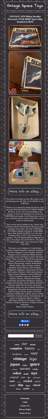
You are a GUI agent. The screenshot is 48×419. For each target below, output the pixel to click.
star (24, 344)
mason (33, 344)
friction (18, 389)
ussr (38, 349)
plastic (38, 381)
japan (15, 364)
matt (23, 377)
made (26, 374)
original (14, 377)
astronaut (36, 378)
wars (12, 381)
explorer (14, 369)
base (33, 389)
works (35, 369)
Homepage (25, 398)
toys (34, 373)
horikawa (17, 354)
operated (25, 368)
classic (37, 385)
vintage (20, 358)
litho (29, 378)
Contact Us (25, 406)
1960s (24, 365)
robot (17, 373)
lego (33, 358)
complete (16, 348)
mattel (12, 385)
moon (26, 354)
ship (20, 385)
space (35, 364)
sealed (26, 388)
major (19, 382)
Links (25, 402)
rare (34, 353)
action (17, 345)
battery (30, 348)
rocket (27, 381)
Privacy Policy (25, 409)
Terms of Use (25, 413)
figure (28, 386)
